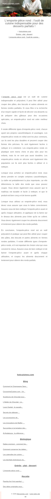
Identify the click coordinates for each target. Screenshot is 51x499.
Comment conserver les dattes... (15, 449)
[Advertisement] (25, 65)
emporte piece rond (12, 97)
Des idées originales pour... (13, 486)
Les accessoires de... (11, 418)
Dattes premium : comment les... (15, 444)
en (25, 496)
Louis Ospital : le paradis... (13, 407)
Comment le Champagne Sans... (15, 386)
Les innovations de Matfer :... (14, 423)
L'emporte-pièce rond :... (12, 471)
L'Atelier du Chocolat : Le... (13, 402)
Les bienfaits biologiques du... (14, 460)
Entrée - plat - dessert (24, 34)
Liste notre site (35, 494)
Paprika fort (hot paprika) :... (13, 481)
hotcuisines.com (25, 31)
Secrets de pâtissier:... (11, 412)
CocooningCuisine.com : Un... (14, 391)
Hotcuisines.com (22, 494)
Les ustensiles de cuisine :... (13, 454)
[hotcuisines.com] (25, 8)
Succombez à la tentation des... (15, 428)
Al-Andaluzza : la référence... (14, 433)
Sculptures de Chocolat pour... (14, 397)
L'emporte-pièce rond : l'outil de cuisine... (24, 37)
